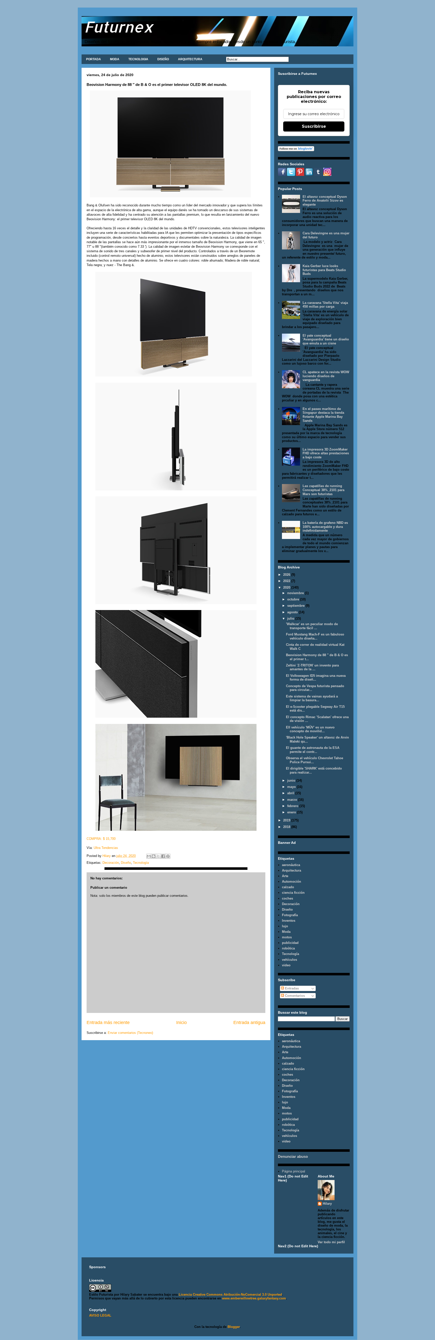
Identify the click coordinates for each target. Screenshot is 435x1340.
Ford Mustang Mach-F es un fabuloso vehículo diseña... (315, 636)
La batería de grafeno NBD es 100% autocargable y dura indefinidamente (325, 526)
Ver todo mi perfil (331, 1242)
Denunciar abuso (293, 1156)
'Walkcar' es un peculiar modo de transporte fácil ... (312, 626)
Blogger (234, 1327)
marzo (292, 800)
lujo (285, 926)
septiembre (296, 606)
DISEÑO (163, 59)
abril (291, 793)
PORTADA (93, 59)
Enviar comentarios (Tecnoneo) (130, 1033)
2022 (287, 581)
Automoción (291, 881)
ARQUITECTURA (190, 59)
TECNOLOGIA (138, 59)
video (286, 965)
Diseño (126, 863)
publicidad (290, 943)
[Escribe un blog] (153, 856)
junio (291, 780)
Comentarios (294, 996)
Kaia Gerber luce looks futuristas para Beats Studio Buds (324, 270)
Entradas (291, 988)
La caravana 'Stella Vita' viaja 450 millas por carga (325, 305)
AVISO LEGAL (100, 1315)
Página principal (293, 1171)
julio (291, 618)
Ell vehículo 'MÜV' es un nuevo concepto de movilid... (310, 729)
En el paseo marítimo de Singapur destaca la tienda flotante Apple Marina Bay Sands (323, 415)
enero (292, 812)
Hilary (327, 1203)
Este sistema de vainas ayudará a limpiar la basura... (312, 698)
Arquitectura (291, 870)
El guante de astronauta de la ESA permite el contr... (312, 750)
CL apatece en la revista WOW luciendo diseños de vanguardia (326, 376)
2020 (287, 587)
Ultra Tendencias (106, 848)
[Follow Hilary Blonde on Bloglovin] (296, 150)
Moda (286, 932)
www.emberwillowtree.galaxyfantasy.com (254, 1298)
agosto (293, 612)
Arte (285, 876)
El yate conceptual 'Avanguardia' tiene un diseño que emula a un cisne (326, 339)
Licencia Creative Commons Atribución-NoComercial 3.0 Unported (230, 1294)
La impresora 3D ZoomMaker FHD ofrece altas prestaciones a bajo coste (326, 453)
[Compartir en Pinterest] (167, 856)
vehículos (289, 960)
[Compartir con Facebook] (163, 856)
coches (287, 898)
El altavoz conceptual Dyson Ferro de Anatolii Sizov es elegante (325, 200)
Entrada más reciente (108, 1022)
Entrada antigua (249, 1022)
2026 (287, 575)
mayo (292, 787)
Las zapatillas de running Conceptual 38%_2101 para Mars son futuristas (323, 490)
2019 (287, 820)
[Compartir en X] (158, 856)
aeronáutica (291, 865)
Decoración (110, 863)
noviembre (296, 593)
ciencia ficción (293, 893)
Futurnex (118, 26)
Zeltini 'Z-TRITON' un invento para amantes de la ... (312, 667)
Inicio (181, 1022)
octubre (293, 599)
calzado (288, 887)
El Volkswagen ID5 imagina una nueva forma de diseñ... (316, 678)
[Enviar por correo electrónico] (148, 856)
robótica (288, 948)
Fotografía (290, 915)
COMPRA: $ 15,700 (102, 839)
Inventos (288, 920)
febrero (293, 806)
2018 (287, 827)
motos (287, 937)
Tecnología (141, 863)
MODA (114, 59)
